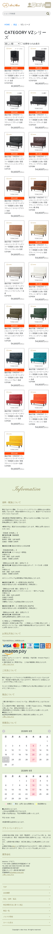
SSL (14, 846)
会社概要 (6, 893)
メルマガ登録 (8, 917)
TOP (5, 887)
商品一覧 (6, 911)
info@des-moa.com (17, 872)
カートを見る (8, 922)
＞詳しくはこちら (8, 664)
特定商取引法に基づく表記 (13, 905)
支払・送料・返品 (9, 899)
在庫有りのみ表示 (31, 43)
